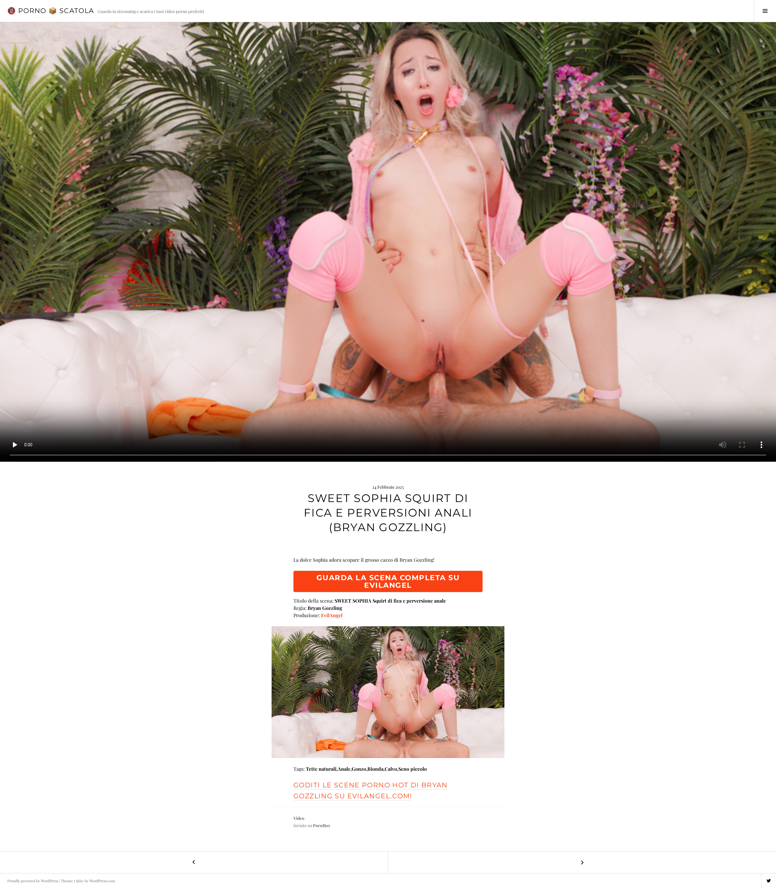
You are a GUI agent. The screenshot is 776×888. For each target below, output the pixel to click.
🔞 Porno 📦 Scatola (50, 11)
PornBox (321, 825)
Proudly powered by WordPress (32, 880)
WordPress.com (102, 880)
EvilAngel (332, 615)
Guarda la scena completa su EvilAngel (388, 581)
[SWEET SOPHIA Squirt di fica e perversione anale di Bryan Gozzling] (388, 692)
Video (298, 818)
